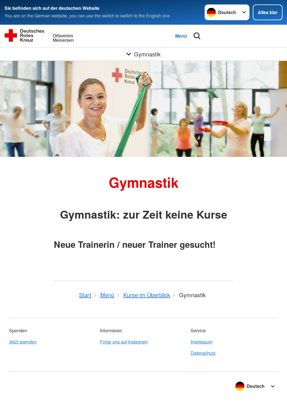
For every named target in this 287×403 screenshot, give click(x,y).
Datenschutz (203, 353)
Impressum (201, 341)
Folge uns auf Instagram (124, 341)
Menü (181, 36)
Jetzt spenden (23, 341)
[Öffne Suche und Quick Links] (197, 35)
